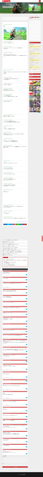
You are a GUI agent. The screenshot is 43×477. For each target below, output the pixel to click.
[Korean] (34, 17)
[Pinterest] (25, 224)
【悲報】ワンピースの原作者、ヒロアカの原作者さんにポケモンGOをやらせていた (12, 250)
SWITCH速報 (23, 474)
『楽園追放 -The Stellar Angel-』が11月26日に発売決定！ (35, 47)
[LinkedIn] (21, 224)
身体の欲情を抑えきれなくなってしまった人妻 (8, 241)
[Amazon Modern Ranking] (39, 112)
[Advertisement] (15, 18)
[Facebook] (5, 224)
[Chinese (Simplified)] (32, 17)
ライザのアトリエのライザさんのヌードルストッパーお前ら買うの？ (10, 247)
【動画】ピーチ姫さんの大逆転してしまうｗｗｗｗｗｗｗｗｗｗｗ (10, 253)
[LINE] (18, 224)
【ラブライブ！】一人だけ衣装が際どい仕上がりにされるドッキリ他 (10, 244)
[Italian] (38, 17)
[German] (35, 17)
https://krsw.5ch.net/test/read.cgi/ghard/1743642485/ (22, 221)
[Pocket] (15, 224)
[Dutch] (37, 17)
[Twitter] (8, 224)
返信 (26, 274)
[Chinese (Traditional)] (33, 17)
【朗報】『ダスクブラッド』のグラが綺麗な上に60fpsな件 (35, 67)
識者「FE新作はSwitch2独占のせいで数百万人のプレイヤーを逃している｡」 (35, 60)
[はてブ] (11, 224)
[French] (36, 17)
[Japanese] (29, 17)
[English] (30, 17)
